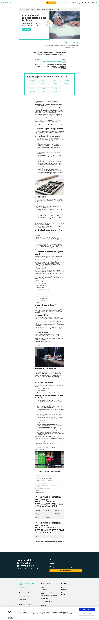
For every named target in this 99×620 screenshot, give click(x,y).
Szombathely (55, 91)
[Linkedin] (28, 592)
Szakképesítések (44, 587)
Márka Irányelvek (64, 591)
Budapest (32, 83)
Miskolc (43, 80)
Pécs (44, 91)
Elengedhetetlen (87, 616)
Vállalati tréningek (44, 598)
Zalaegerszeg (66, 83)
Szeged (55, 83)
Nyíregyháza (43, 85)
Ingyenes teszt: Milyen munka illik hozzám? (49, 595)
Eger (32, 85)
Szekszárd (55, 88)
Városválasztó (26, 29)
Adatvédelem (43, 605)
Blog (58, 3)
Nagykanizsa (43, 83)
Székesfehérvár (55, 85)
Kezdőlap (21, 9)
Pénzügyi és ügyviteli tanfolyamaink (33, 9)
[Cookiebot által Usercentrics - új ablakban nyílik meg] (10, 618)
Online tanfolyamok (45, 591)
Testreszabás (86, 613)
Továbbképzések (44, 589)
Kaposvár (32, 88)
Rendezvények (65, 3)
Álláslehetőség (76, 3)
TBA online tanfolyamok (45, 596)
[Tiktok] (25, 592)
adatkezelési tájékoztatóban (63, 567)
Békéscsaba (32, 80)
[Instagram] (22, 592)
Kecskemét (32, 91)
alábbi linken (48, 379)
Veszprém (67, 80)
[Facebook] (19, 592)
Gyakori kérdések (44, 603)
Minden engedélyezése (87, 609)
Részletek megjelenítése (22, 616)
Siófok (55, 80)
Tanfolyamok (51, 3)
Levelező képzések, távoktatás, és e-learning (48, 593)
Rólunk (84, 3)
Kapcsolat (91, 3)
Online (43, 88)
